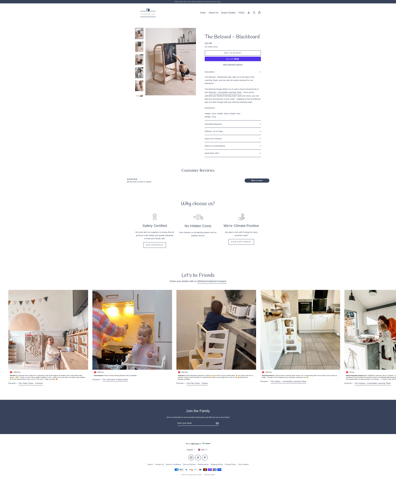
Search (150, 464)
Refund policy (203, 464)
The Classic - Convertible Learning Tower (288, 381)
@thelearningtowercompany (211, 281)
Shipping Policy (217, 464)
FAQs (242, 12)
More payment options (232, 65)
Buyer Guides (228, 12)
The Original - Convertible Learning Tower (373, 383)
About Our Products (213, 139)
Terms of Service (189, 464)
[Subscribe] (217, 423)
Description (209, 72)
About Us (213, 12)
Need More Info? (212, 153)
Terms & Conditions (173, 464)
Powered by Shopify (209, 474)
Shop (203, 12)
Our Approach (154, 245)
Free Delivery (185, 232)
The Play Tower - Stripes (197, 383)
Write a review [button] (257, 180)
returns (201, 236)
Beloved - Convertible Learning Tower (225, 92)
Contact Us (159, 464)
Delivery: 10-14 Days (214, 131)
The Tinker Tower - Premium (30, 383)
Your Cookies (243, 464)
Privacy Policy (230, 464)
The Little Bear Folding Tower (115, 380)
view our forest (241, 242)
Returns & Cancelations (215, 146)
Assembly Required (213, 124)
